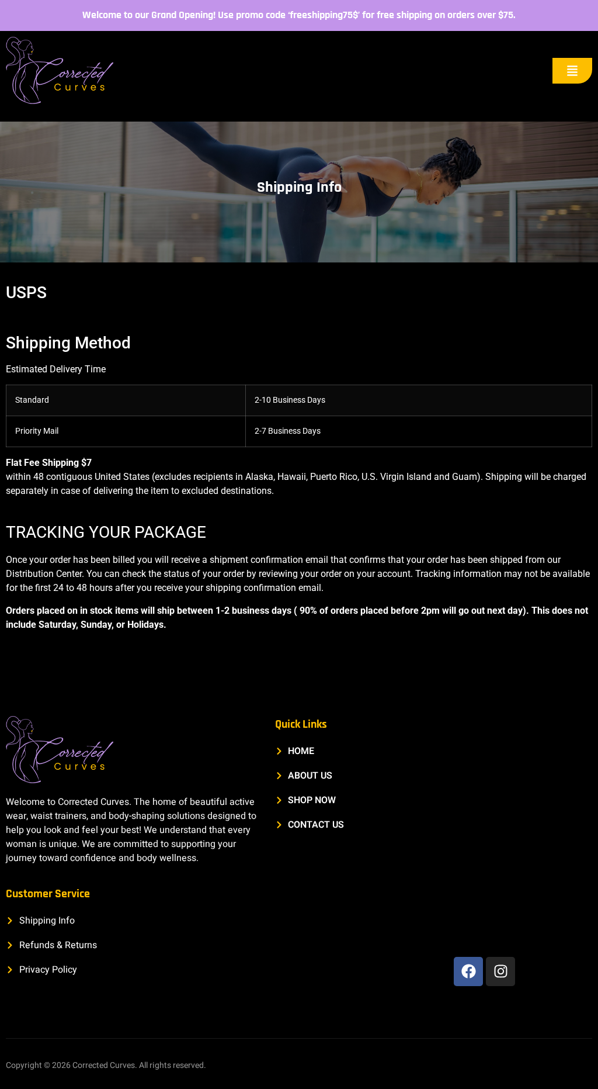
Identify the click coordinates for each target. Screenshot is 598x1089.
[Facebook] (468, 971)
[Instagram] (500, 971)
